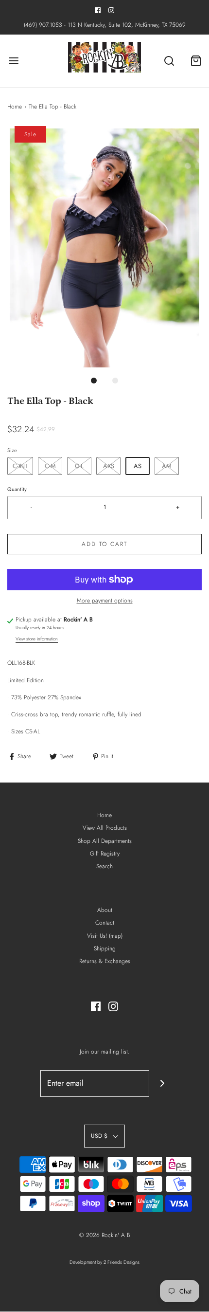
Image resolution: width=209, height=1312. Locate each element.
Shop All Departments (105, 841)
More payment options (105, 600)
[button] (104, 247)
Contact (104, 922)
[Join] (162, 1083)
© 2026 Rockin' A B (104, 1235)
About (104, 910)
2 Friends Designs (121, 1262)
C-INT (20, 466)
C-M (50, 466)
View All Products (105, 827)
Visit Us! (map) (104, 935)
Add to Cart (104, 544)
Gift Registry (105, 853)
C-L (79, 466)
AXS (108, 466)
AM (167, 466)
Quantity (17, 489)
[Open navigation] (13, 60)
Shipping (105, 948)
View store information (37, 639)
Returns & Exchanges (104, 961)
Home (14, 106)
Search (104, 866)
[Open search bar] (169, 60)
